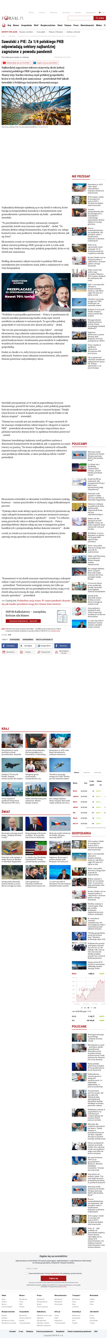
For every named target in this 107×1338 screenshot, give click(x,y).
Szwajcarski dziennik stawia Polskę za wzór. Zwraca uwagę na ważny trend (12, 884)
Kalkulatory (41, 1312)
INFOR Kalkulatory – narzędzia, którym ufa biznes (26, 613)
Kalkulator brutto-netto (44, 1315)
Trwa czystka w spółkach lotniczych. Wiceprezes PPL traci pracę (10, 801)
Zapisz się (53, 1278)
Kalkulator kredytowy (44, 1325)
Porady (92, 1323)
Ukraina (4, 1302)
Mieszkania (58, 1302)
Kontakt (13, 1331)
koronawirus (28, 640)
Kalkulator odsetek (43, 1323)
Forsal (3, 36)
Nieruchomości (60, 1295)
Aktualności (23, 1299)
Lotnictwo (75, 1307)
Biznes (22, 1295)
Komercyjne (58, 1304)
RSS (95, 1331)
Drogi (74, 1302)
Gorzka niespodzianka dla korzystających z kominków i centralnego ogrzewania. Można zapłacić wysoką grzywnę (35, 752)
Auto (73, 1320)
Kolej (73, 1304)
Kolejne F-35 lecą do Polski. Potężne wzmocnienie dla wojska (12, 776)
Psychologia (94, 1320)
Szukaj (101, 18)
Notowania (94, 1295)
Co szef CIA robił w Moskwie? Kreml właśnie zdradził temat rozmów (60, 884)
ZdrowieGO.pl (66, 12)
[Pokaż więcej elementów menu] (104, 25)
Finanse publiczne (25, 1318)
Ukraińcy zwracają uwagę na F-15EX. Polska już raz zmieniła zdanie (59, 776)
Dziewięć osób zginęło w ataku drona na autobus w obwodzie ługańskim (12, 859)
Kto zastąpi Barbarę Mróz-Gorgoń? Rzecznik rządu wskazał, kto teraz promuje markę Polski (59, 801)
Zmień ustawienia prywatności (79, 1331)
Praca (39, 1295)
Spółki (92, 1302)
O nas (21, 1331)
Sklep (102, 12)
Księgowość (58, 1320)
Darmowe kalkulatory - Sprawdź (23, 621)
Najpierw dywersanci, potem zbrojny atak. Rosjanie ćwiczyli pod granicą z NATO (58, 859)
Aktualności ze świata (9, 1323)
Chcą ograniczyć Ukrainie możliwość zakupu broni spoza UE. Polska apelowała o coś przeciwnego (35, 884)
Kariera (39, 1304)
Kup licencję (55, 631)
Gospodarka (11, 36)
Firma (21, 1302)
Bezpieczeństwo (8, 1312)
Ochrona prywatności (44, 1331)
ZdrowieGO (94, 1312)
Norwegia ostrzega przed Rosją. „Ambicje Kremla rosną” (12, 835)
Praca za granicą (42, 1307)
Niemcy (4, 1304)
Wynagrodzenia (42, 1302)
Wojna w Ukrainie (56, 32)
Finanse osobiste (26, 32)
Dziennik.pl (76, 1312)
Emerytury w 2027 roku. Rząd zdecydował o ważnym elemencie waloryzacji (59, 752)
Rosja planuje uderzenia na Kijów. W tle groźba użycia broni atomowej (35, 835)
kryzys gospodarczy (44, 640)
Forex (91, 1304)
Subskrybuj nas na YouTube (18, 63)
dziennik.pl (42, 12)
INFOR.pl (31, 12)
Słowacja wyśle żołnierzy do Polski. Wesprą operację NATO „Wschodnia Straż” (60, 835)
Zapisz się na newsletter (47, 63)
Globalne (4, 1318)
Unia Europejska (7, 1307)
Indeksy (92, 1299)
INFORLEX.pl (53, 12)
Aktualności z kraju (8, 1320)
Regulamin (60, 1331)
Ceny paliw (40, 32)
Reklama (29, 1331)
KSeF (21, 1304)
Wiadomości (76, 1315)
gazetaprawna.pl (91, 12)
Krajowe (4, 1315)
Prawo (57, 1315)
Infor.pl (57, 1312)
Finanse (21, 1307)
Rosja (3, 1299)
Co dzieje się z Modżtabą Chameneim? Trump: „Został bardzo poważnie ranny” (35, 859)
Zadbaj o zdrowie (73, 32)
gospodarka (15, 640)
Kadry (56, 1318)
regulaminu (54, 1273)
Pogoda (74, 1323)
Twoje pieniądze (24, 1323)
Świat (4, 1295)
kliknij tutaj (63, 1286)
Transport (76, 1295)
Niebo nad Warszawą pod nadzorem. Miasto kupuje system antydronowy (35, 801)
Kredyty (21, 1320)
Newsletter (78, 12)
